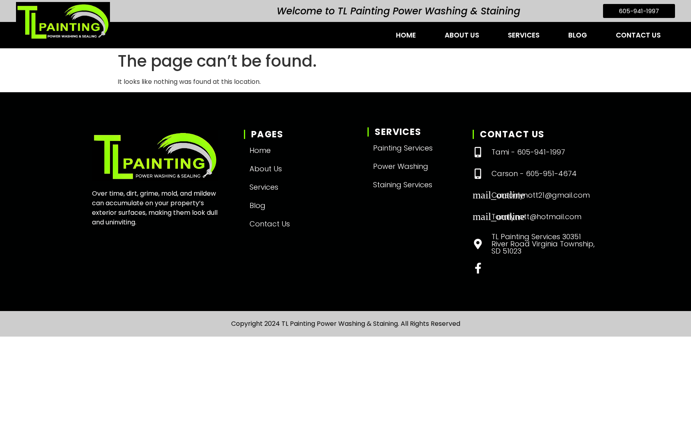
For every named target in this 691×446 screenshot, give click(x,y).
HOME (406, 35)
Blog (577, 35)
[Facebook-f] (478, 268)
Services (523, 35)
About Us (462, 35)
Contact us (638, 35)
